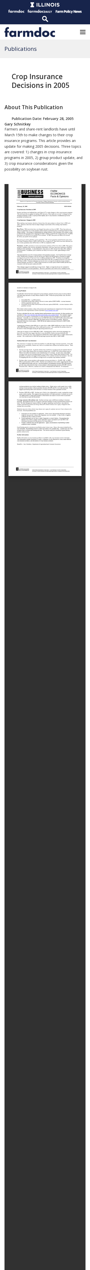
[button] (83, 32)
